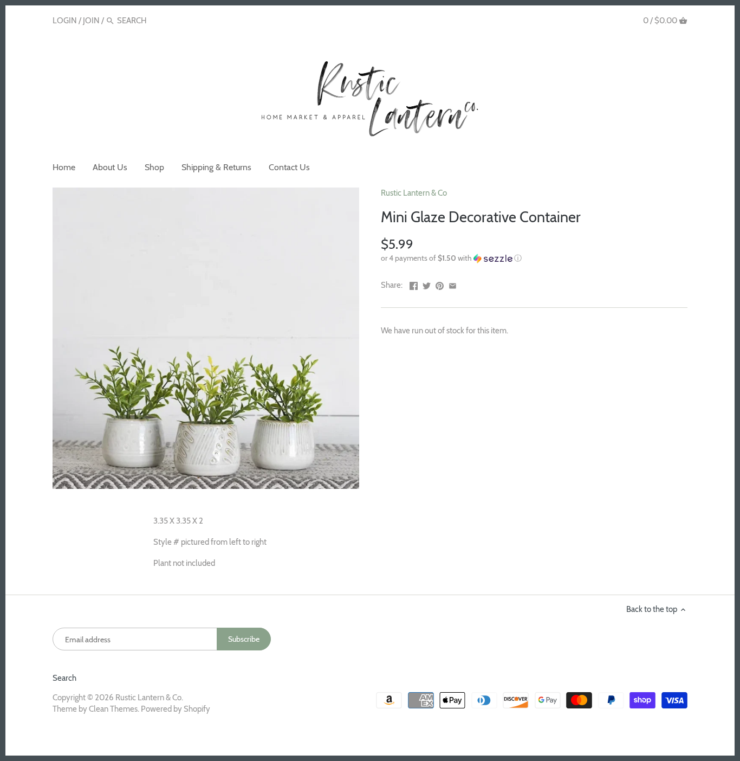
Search (64, 678)
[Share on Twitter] (427, 284)
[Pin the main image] (440, 284)
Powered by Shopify (175, 709)
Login (65, 20)
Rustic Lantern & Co (414, 193)
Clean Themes (113, 709)
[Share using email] (453, 284)
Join (91, 20)
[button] (534, 258)
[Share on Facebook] (414, 284)
